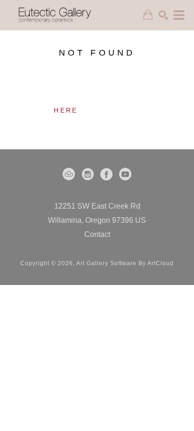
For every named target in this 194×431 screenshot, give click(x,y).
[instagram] (87, 174)
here (66, 110)
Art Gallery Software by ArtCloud (125, 263)
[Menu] (179, 15)
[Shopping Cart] (148, 14)
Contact (97, 234)
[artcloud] (69, 174)
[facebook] (106, 174)
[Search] (163, 15)
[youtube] (125, 174)
